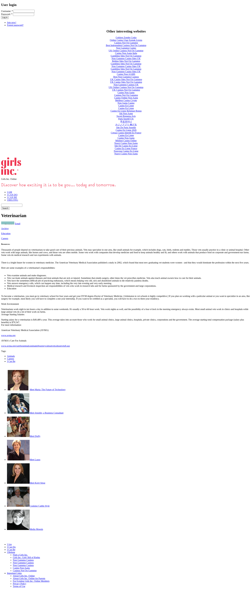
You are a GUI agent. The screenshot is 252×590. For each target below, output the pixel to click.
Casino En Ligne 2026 (126, 130)
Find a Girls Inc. (20, 555)
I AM (9, 192)
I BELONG (12, 200)
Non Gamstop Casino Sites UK (126, 58)
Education (5, 233)
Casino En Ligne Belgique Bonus (126, 111)
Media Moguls (36, 529)
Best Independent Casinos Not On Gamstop (126, 45)
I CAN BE (12, 197)
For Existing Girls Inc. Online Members (31, 581)
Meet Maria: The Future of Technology (48, 389)
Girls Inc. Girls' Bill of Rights (26, 557)
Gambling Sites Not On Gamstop (126, 56)
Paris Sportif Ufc (126, 119)
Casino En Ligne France (126, 148)
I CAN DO (12, 195)
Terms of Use (19, 586)
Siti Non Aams (126, 113)
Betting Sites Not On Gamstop (126, 61)
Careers (4, 238)
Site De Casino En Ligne (126, 146)
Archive (5, 228)
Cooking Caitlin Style (40, 506)
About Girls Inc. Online (24, 576)
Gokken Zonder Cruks (126, 37)
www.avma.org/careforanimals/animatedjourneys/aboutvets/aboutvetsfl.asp (35, 346)
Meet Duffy (35, 436)
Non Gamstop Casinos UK (126, 84)
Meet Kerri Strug (37, 483)
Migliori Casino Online (126, 140)
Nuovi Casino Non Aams (126, 143)
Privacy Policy (19, 583)
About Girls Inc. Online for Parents (29, 578)
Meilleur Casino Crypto (126, 100)
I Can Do (11, 547)
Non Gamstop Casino (126, 48)
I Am (9, 544)
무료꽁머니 (126, 121)
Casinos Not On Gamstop (126, 42)
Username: (7, 11)
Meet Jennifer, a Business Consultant (46, 413)
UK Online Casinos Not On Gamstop (126, 50)
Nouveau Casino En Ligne (126, 151)
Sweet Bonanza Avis (126, 116)
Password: (6, 14)
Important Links (14, 573)
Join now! (11, 22)
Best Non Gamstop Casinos (126, 77)
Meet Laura (35, 459)
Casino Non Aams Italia (126, 53)
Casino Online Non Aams (126, 98)
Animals (11, 356)
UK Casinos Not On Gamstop (126, 90)
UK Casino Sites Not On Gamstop (126, 79)
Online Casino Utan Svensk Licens (126, 40)
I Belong (11, 552)
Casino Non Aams (126, 92)
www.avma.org (8, 335)
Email (17, 223)
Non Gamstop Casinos (23, 560)
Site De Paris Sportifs (126, 127)
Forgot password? (15, 25)
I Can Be (11, 361)
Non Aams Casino (126, 103)
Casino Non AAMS (126, 74)
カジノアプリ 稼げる (126, 124)
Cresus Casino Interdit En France (126, 132)
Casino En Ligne (126, 105)
